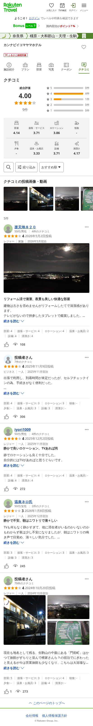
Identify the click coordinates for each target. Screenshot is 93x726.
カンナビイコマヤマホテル (23, 45)
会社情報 (32, 715)
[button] (16, 199)
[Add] (83, 46)
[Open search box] (9, 167)
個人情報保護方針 (54, 715)
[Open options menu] (86, 227)
